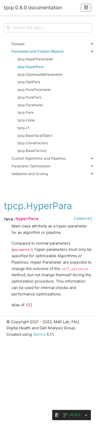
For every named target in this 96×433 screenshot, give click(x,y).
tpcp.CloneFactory (32, 143)
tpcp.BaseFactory (32, 151)
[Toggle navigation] (86, 7)
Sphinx (39, 334)
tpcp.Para (25, 112)
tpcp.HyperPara (30, 67)
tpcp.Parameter (30, 105)
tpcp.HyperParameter (35, 59)
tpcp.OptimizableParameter (39, 74)
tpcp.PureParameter (34, 90)
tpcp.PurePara (29, 97)
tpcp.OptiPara (28, 82)
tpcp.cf (23, 128)
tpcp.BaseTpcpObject (35, 135)
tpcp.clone (26, 120)
